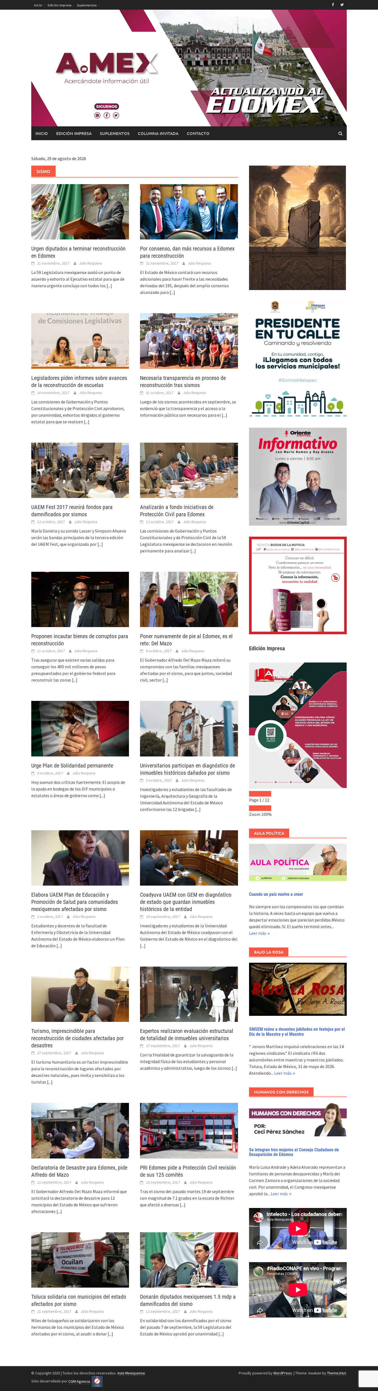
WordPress (282, 1373)
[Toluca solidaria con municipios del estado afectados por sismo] (80, 1259)
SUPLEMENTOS (115, 133)
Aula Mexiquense (131, 1373)
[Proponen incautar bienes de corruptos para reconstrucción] (80, 599)
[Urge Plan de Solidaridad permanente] (80, 728)
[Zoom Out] (254, 808)
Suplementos (87, 5)
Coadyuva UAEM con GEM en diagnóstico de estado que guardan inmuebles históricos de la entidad (185, 901)
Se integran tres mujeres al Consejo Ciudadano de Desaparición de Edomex (294, 1152)
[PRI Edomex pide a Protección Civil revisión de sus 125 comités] (189, 1130)
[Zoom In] (265, 808)
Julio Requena (90, 263)
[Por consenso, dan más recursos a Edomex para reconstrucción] (189, 211)
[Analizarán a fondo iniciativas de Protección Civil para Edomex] (189, 470)
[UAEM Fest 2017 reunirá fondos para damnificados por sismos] (80, 470)
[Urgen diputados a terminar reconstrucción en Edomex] (80, 211)
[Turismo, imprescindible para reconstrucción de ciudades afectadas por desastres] (80, 993)
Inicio (38, 5)
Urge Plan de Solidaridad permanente (72, 765)
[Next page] (265, 794)
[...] (109, 285)
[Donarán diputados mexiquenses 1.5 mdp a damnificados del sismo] (189, 1259)
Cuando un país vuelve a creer (276, 894)
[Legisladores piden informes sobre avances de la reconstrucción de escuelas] (80, 340)
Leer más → (259, 933)
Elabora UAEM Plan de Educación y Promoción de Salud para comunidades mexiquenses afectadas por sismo (74, 901)
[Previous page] (254, 794)
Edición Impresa (59, 5)
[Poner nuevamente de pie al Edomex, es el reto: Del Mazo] (189, 599)
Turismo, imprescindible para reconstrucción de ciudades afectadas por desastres (77, 1038)
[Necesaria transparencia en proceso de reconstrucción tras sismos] (189, 340)
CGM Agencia (79, 1381)
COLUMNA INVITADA (158, 133)
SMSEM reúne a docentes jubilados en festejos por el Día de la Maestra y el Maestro (297, 1032)
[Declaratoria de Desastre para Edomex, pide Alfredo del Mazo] (80, 1130)
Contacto (198, 133)
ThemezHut (336, 1373)
